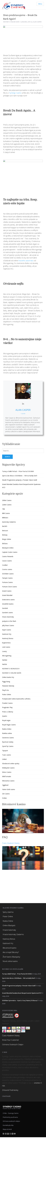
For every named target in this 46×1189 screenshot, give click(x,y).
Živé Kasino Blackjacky (11, 957)
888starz (5, 518)
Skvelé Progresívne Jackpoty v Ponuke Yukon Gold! (19, 480)
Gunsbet (5, 608)
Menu (40, 4)
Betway (4, 535)
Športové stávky (7, 742)
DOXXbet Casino (8, 574)
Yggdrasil (5, 785)
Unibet (4, 759)
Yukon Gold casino (8, 789)
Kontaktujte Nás (8, 1125)
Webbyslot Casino (8, 768)
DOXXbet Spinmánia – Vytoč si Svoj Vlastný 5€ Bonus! (20, 1000)
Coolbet (5, 565)
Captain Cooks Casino (9, 552)
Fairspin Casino (7, 578)
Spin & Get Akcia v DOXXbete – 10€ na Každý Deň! (19, 476)
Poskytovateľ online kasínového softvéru (16, 699)
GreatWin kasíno (7, 604)
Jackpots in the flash (9, 621)
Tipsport (5, 751)
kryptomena (6, 643)
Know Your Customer (10, 1040)
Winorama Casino (8, 781)
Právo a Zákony (7, 712)
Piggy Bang (6, 682)
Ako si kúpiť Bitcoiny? (11, 952)
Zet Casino (6, 794)
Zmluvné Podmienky (10, 1090)
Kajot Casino (6, 630)
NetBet (4, 660)
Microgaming (6, 656)
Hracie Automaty (8, 617)
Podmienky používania (10, 1117)
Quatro (4, 716)
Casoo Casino (7, 561)
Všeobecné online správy (10, 763)
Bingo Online (6, 539)
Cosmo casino (7, 569)
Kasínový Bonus (7, 638)
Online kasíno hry (8, 677)
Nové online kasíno (10, 961)
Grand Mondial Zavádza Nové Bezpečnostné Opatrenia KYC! (22, 993)
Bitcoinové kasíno (9, 948)
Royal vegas (6, 720)
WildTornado (6, 776)
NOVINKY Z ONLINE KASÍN (11, 22)
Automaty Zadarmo (9, 522)
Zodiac (4, 798)
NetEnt (4, 664)
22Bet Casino (6, 505)
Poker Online (6, 694)
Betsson (5, 531)
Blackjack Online (7, 548)
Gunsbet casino (7, 612)
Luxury (4, 651)
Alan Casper (23, 409)
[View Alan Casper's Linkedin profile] (23, 404)
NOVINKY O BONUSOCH (10, 669)
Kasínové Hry (6, 634)
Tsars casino (6, 755)
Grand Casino (6, 591)
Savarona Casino (8, 738)
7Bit (3, 509)
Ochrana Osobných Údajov (12, 1044)
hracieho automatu (26, 260)
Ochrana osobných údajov (11, 1121)
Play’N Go (5, 690)
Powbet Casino (7, 703)
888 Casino (6, 513)
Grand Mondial (7, 595)
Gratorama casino (8, 600)
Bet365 (4, 526)
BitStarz (5, 543)
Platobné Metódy (8, 686)
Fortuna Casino (7, 582)
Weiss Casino (6, 772)
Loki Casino (6, 647)
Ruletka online (7, 733)
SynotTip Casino (7, 746)
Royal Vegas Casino (9, 725)
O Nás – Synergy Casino (10, 1113)
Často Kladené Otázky (11, 843)
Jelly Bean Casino (8, 625)
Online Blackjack (9, 925)
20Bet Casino (6, 500)
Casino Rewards (7, 556)
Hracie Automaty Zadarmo (13, 934)
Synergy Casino (15, 93)
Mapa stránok (7, 1129)
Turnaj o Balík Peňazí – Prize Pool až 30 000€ (18, 471)
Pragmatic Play (7, 707)
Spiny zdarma (8, 912)
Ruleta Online (6, 729)
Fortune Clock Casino (9, 587)
